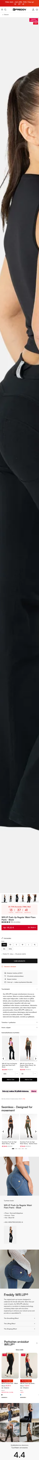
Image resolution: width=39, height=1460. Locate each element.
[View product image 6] (35, 898)
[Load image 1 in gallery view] (19, 455)
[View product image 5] (29, 898)
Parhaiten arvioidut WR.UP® (16, 1343)
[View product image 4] (23, 898)
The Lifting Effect (9, 1323)
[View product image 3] (17, 898)
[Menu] (2, 9)
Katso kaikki (19, 1350)
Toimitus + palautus (9, 1022)
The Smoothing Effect (11, 1318)
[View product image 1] (4, 898)
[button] (6, 922)
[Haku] (6, 9)
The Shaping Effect (10, 1329)
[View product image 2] (10, 898)
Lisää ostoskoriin (19, 961)
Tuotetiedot (6, 989)
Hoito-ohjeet (6, 1027)
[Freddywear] (19, 10)
